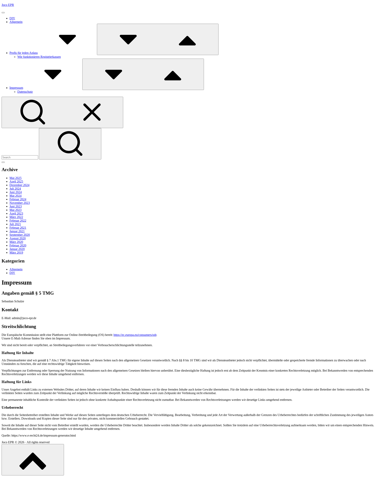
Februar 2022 (17, 220)
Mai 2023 (15, 210)
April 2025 (16, 181)
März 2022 (16, 217)
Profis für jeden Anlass (23, 52)
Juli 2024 (15, 188)
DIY (12, 18)
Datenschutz (25, 91)
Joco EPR (8, 5)
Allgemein (16, 21)
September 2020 (19, 234)
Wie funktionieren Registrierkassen (39, 56)
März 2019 (16, 252)
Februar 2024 (17, 199)
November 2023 (19, 202)
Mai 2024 (15, 195)
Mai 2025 (15, 178)
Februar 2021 (17, 227)
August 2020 (17, 238)
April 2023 (16, 213)
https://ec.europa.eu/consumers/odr (135, 334)
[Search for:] (20, 157)
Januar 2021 (17, 231)
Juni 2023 (15, 206)
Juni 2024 (15, 192)
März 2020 (16, 242)
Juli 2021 (15, 224)
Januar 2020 (17, 249)
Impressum (16, 87)
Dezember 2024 (19, 185)
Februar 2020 (17, 245)
